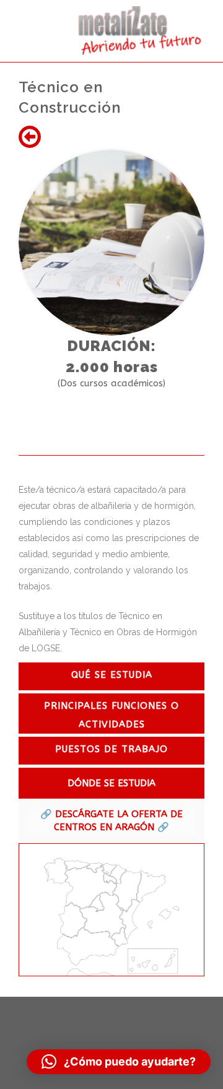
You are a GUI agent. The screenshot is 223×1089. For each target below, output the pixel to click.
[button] (119, 1061)
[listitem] (56, 871)
